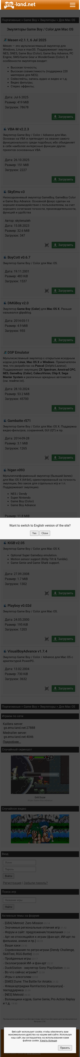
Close (45, 533)
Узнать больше (48, 1040)
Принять (65, 1047)
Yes (34, 533)
